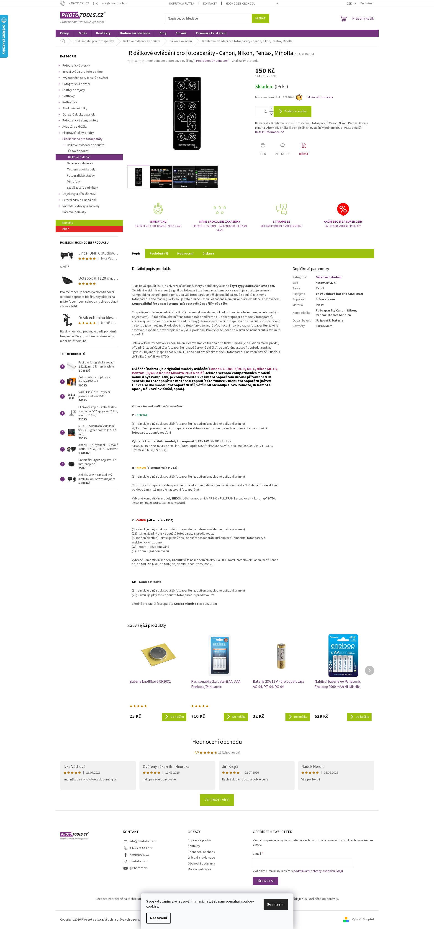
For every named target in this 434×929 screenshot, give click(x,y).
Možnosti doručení (320, 97)
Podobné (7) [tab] (159, 253)
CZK (349, 4)
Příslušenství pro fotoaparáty (82, 139)
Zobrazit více (217, 800)
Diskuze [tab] (208, 253)
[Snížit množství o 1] (271, 114)
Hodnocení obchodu (240, 4)
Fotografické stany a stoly (80, 120)
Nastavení (158, 918)
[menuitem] (65, 33)
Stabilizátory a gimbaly (82, 187)
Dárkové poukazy (74, 212)
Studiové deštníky (74, 108)
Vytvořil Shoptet (363, 919)
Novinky (67, 223)
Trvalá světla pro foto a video (82, 71)
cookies (152, 906)
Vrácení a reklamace (201, 857)
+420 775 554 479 (141, 848)
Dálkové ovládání (79, 157)
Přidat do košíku (296, 111)
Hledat (260, 18)
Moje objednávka (199, 869)
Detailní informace (267, 132)
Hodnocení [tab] (185, 253)
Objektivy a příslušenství (79, 194)
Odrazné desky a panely (78, 114)
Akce (65, 229)
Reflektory (69, 102)
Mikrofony (74, 181)
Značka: (245, 61)
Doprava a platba (181, 4)
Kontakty (210, 4)
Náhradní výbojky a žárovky (81, 206)
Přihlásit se (266, 881)
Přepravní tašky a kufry (78, 133)
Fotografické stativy (81, 175)
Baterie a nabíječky (80, 163)
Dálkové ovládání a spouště (85, 145)
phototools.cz (139, 861)
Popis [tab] (136, 253)
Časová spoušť (78, 151)
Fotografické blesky (76, 65)
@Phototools (139, 868)
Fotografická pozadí (76, 84)
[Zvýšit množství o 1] (271, 108)
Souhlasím (276, 904)
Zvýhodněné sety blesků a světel (85, 78)
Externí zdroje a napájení (79, 200)
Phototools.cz (139, 854)
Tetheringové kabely (81, 169)
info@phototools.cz (143, 841)
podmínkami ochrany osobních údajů (318, 871)
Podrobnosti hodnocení (212, 61)
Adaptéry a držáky (74, 126)
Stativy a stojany (73, 90)
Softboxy (68, 96)
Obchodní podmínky (201, 863)
